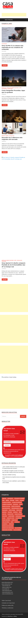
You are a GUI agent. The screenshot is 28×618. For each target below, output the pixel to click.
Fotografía (4, 43)
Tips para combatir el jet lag (9, 474)
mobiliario (15, 512)
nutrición (4, 514)
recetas (3, 518)
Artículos (4, 87)
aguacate (4, 498)
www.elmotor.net (6, 585)
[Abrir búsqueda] (25, 19)
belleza (7, 500)
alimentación (10, 498)
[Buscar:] (14, 416)
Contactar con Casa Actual (8, 603)
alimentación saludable (19, 498)
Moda (20, 512)
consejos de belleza (6, 502)
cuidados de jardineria (7, 504)
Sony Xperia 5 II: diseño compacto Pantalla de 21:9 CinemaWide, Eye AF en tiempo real (13, 265)
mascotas (10, 512)
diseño (20, 504)
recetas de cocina (10, 518)
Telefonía (4, 261)
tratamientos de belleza (7, 529)
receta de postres (18, 514)
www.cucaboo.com (6, 587)
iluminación (4, 510)
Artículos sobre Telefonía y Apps (14, 87)
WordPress (10, 616)
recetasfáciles (18, 518)
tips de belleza (18, 527)
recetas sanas (14, 520)
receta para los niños (20, 516)
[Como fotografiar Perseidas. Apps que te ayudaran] (14, 78)
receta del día (10, 514)
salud (12, 521)
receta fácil (4, 516)
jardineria (4, 512)
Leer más (4, 65)
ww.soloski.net (5, 589)
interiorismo (19, 510)
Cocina (16, 500)
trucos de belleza (17, 529)
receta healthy (11, 516)
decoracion (15, 504)
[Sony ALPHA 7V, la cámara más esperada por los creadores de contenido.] (14, 34)
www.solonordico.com (7, 592)
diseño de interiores (15, 506)
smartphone (4, 523)
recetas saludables (6, 520)
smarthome (17, 521)
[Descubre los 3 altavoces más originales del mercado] (14, 122)
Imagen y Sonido (5, 135)
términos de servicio (18, 455)
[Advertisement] (15, 14)
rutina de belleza (5, 521)
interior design (12, 510)
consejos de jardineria (17, 502)
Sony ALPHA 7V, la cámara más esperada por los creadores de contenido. (12, 47)
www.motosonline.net (7, 584)
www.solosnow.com (7, 590)
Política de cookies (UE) (7, 605)
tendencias (11, 523)
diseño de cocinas (6, 506)
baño (3, 500)
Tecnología (10, 88)
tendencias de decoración (7, 525)
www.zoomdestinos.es (7, 593)
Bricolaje (12, 500)
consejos (22, 500)
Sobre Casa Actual (6, 600)
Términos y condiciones (7, 607)
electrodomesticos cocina (17, 508)
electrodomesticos (6, 508)
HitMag (15, 616)
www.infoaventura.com (7, 582)
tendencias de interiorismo (8, 527)
